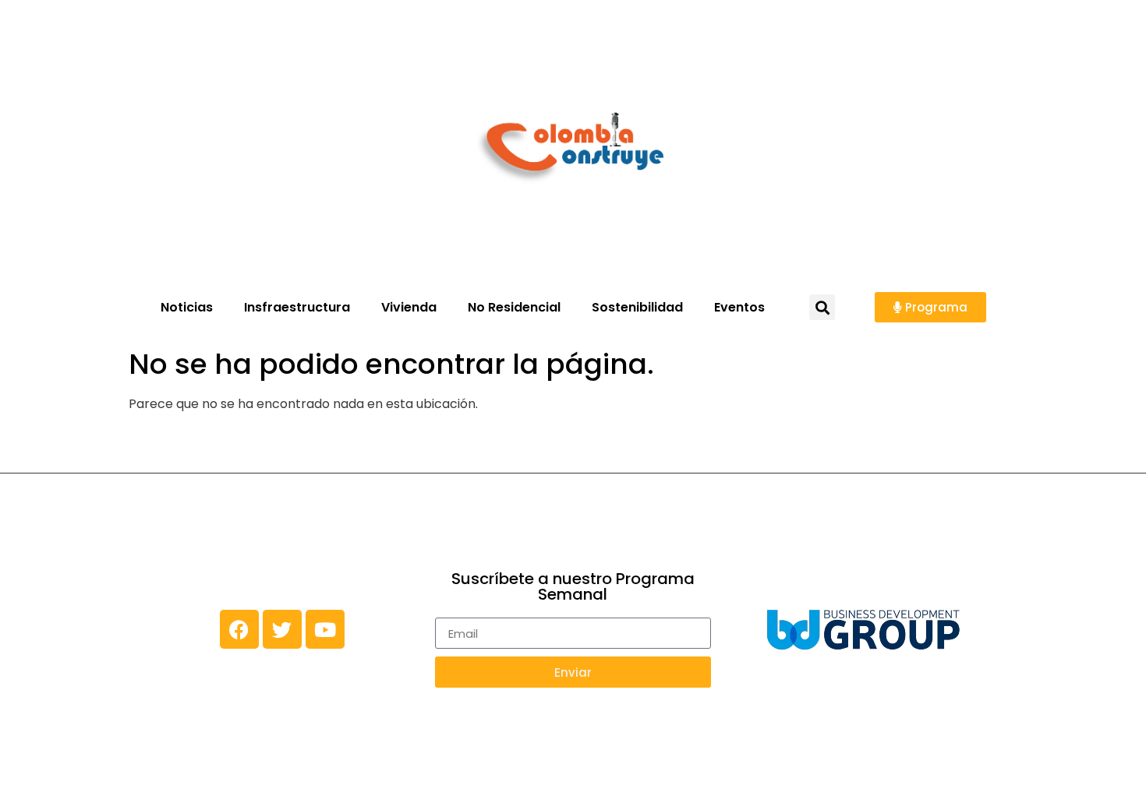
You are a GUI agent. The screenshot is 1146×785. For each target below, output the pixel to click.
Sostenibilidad (637, 307)
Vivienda (409, 307)
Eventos (739, 307)
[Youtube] (325, 629)
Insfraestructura (297, 307)
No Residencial (514, 307)
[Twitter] (282, 629)
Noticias (187, 307)
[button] (822, 307)
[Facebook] (239, 629)
